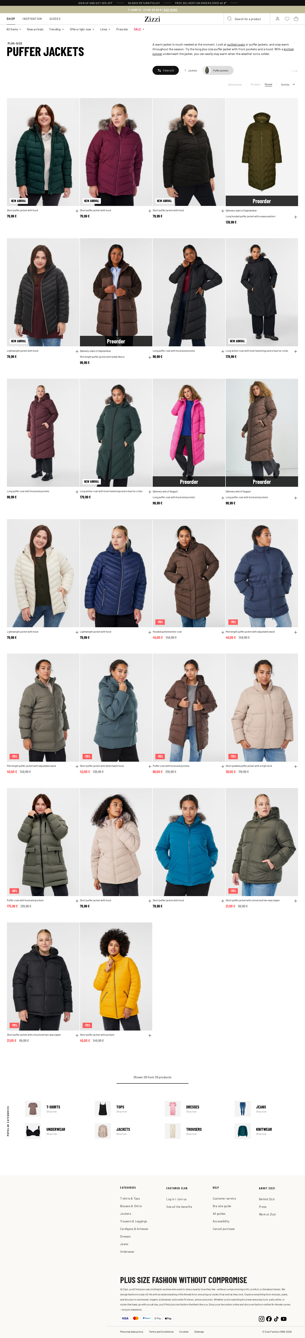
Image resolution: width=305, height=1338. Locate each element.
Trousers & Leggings (133, 1221)
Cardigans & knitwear (134, 1229)
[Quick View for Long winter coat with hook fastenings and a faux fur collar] (295, 351)
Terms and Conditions (161, 1331)
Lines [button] (103, 29)
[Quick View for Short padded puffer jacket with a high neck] (295, 766)
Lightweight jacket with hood (22, 350)
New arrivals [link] (35, 29)
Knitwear (266, 1131)
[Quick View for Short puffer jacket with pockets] (149, 1035)
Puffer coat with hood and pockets (171, 765)
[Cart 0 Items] (296, 18)
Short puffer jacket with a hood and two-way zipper (253, 900)
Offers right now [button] (80, 29)
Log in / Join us (176, 1199)
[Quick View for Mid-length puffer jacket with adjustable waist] (295, 632)
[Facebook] (269, 1318)
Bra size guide (222, 1206)
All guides (219, 1213)
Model (268, 84)
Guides (55, 19)
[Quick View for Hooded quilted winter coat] (222, 632)
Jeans (266, 1109)
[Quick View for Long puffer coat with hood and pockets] (222, 351)
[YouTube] (283, 1318)
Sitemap (199, 1331)
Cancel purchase (224, 1229)
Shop (11, 19)
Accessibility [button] (221, 1221)
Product (255, 84)
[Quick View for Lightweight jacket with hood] (77, 351)
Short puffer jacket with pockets (97, 1034)
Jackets (127, 1131)
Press (262, 1206)
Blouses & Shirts (131, 1206)
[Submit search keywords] (230, 19)
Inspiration (32, 19)
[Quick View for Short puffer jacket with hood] (77, 211)
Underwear (57, 1131)
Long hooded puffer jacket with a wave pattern (250, 216)
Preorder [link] (122, 29)
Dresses (196, 1109)
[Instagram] (261, 1318)
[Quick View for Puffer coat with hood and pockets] (222, 766)
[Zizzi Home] (152, 18)
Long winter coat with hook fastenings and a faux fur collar (257, 350)
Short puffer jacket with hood (22, 210)
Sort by (285, 84)
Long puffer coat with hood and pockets (174, 350)
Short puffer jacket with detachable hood (102, 765)
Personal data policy (131, 1331)
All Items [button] (12, 29)
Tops (127, 1109)
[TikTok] (276, 1318)
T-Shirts (57, 1109)
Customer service (224, 1198)
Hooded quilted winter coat (167, 631)
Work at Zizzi (267, 1214)
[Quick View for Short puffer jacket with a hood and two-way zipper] (295, 901)
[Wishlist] (73, 104)
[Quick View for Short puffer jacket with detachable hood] (149, 766)
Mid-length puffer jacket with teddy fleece (102, 356)
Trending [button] (55, 29)
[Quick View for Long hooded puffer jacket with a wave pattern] (295, 217)
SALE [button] (137, 29)
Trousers (196, 1131)
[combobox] (247, 18)
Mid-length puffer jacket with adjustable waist (250, 631)
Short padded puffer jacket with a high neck (249, 765)
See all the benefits (179, 1206)
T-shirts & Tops (130, 1198)
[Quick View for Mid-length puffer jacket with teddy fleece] (149, 357)
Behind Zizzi (267, 1199)
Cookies (184, 1331)
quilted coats (236, 44)
